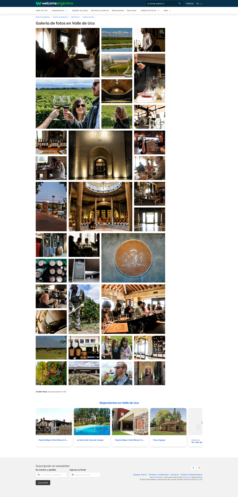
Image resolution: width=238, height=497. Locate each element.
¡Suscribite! (43, 482)
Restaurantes (118, 10)
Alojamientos (58, 10)
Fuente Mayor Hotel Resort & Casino (56, 440)
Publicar (190, 3)
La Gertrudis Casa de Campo (90, 440)
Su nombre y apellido (46, 470)
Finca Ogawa (159, 440)
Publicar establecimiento (191, 474)
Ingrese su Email (78, 470)
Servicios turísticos (100, 10)
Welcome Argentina (156, 477)
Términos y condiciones (158, 474)
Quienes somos (140, 474)
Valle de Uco (42, 10)
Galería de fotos (148, 10)
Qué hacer (131, 10)
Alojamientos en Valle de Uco (119, 403)
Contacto (174, 474)
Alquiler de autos (80, 10)
